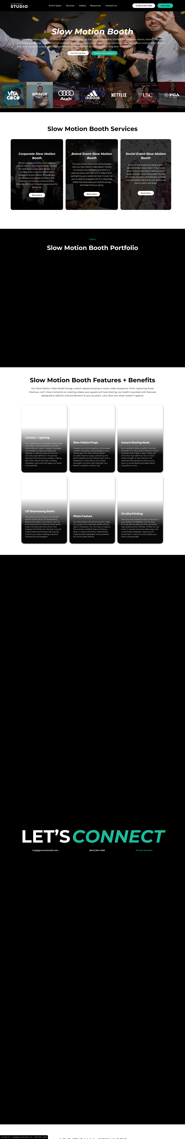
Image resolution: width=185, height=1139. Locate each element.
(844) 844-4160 (97, 850)
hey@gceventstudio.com (45, 850)
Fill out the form (144, 850)
